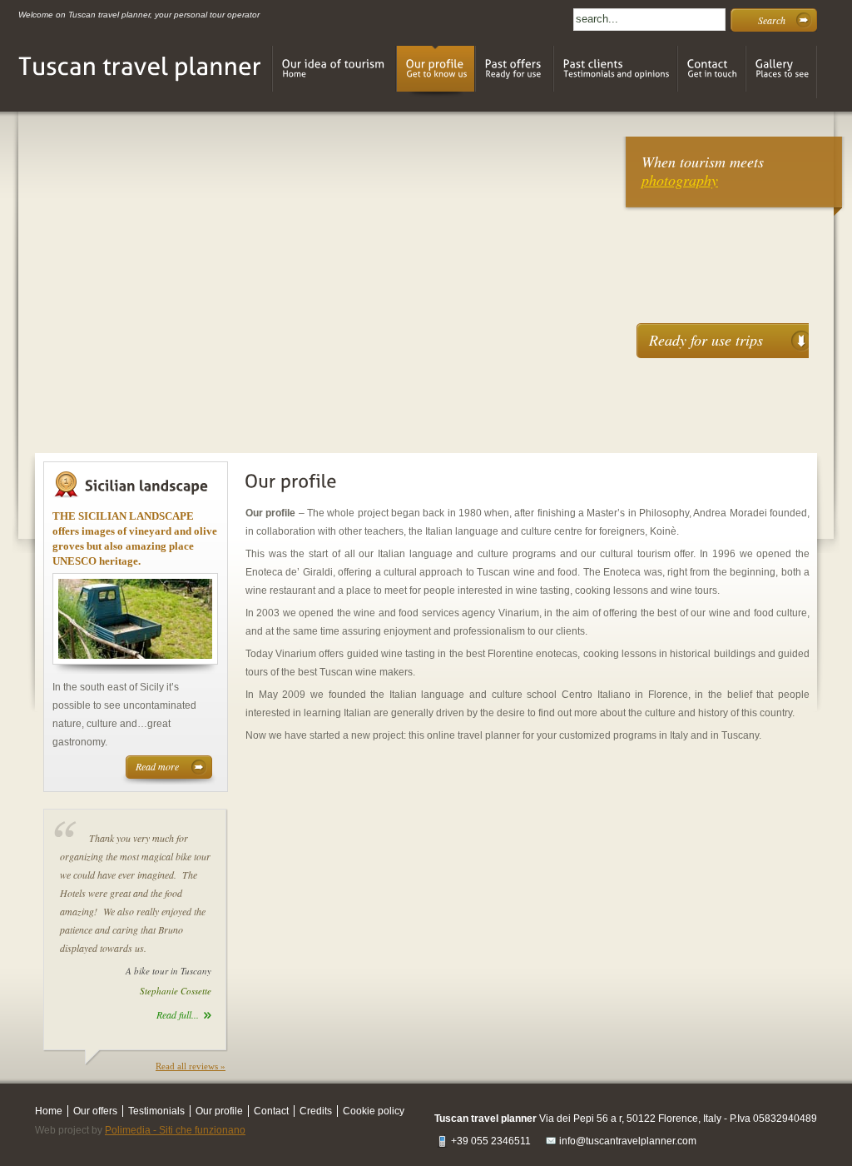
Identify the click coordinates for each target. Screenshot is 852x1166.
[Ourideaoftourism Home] (334, 72)
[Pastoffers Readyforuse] (514, 72)
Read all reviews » (190, 1066)
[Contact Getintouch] (711, 72)
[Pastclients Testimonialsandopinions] (615, 72)
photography (679, 180)
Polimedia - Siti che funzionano (175, 1130)
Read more (157, 766)
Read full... (177, 1014)
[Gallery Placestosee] (781, 72)
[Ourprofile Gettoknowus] (435, 72)
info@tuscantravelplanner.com (627, 1141)
